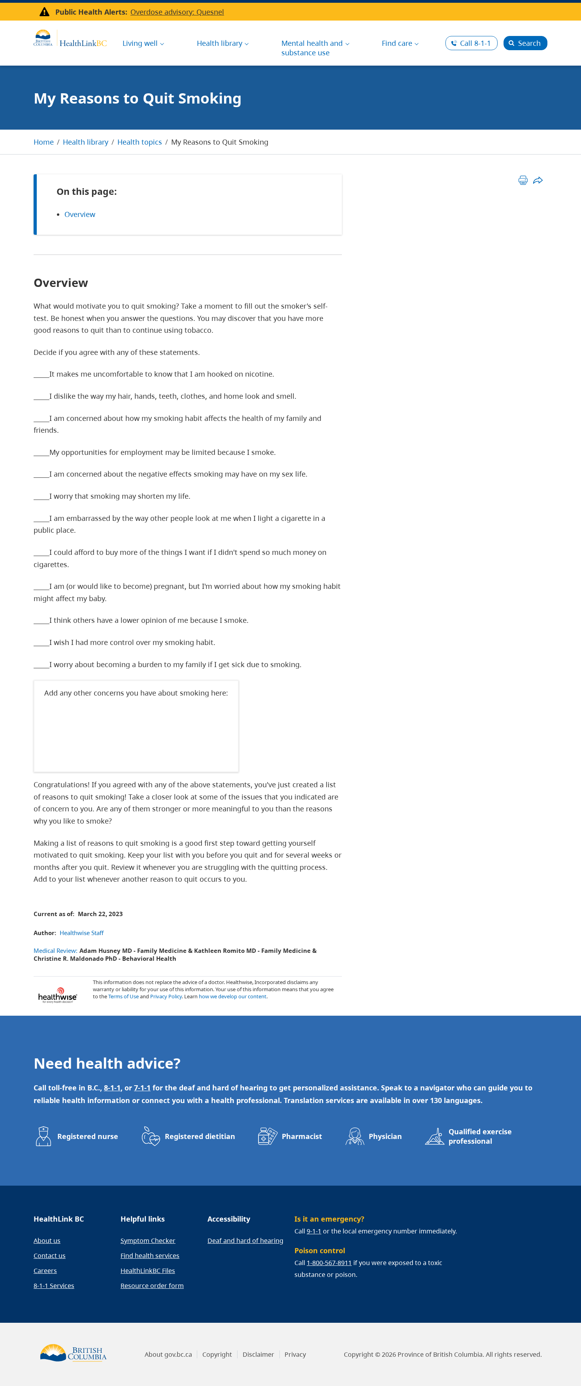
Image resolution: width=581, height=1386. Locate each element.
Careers (45, 1270)
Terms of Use (123, 996)
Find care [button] (397, 43)
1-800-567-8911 (329, 1262)
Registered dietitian (200, 1136)
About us (47, 1240)
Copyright (217, 1354)
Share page (537, 180)
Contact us (50, 1255)
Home (44, 142)
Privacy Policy (166, 996)
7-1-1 (142, 1087)
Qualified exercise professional (480, 1136)
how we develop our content (232, 996)
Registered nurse (87, 1136)
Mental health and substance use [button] (312, 47)
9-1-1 (314, 1231)
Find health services (150, 1255)
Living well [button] (140, 43)
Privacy (295, 1354)
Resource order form (152, 1285)
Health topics (139, 142)
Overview (79, 214)
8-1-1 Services (54, 1285)
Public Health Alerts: (91, 12)
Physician (385, 1136)
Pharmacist (302, 1136)
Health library (85, 142)
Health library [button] (219, 43)
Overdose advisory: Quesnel (177, 12)
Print (523, 180)
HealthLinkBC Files (148, 1270)
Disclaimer (258, 1354)
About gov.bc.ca (168, 1354)
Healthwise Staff (82, 933)
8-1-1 (475, 43)
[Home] (70, 37)
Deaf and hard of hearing (245, 1240)
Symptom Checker (148, 1240)
